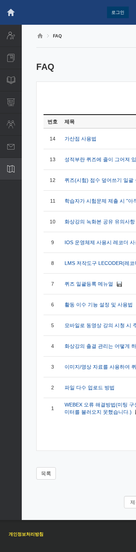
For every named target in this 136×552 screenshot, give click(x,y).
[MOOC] (11, 102)
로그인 (117, 12)
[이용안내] (11, 169)
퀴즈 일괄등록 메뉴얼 (90, 284)
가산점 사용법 (80, 139)
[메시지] (11, 147)
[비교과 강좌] (11, 80)
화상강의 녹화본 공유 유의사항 (100, 222)
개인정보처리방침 (26, 534)
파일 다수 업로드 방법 (90, 387)
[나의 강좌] (11, 58)
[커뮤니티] (11, 124)
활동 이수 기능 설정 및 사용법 (99, 304)
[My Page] (11, 36)
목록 (46, 473)
